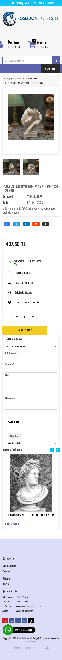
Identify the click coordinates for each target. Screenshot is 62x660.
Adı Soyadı (11, 353)
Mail (7, 375)
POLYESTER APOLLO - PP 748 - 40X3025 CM (31, 515)
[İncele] (58, 479)
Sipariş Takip (22, 3)
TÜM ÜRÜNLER (31, 78)
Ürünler (18, 78)
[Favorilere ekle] (58, 466)
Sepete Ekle (25, 330)
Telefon (9, 364)
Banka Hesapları (46, 3)
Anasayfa (8, 78)
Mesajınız (10, 397)
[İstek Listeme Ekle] (58, 472)
